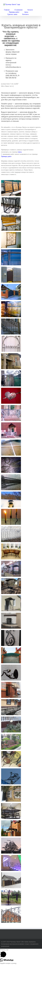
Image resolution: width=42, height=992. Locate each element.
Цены (20, 152)
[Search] (34, 14)
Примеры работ (6, 156)
